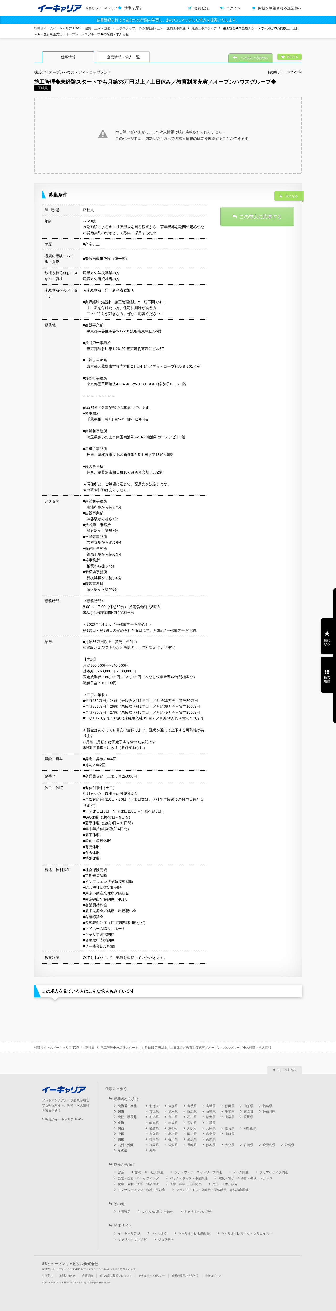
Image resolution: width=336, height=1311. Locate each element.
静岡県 (173, 1123)
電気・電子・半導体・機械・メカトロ (245, 1178)
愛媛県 (192, 1139)
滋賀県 (154, 1128)
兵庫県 (211, 1128)
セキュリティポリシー (152, 1275)
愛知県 (192, 1123)
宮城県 (211, 1106)
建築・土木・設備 (97, 28)
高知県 (211, 1139)
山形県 (248, 1106)
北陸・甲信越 (127, 1117)
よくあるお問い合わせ (157, 1212)
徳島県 (154, 1139)
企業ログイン (213, 1275)
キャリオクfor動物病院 (194, 1233)
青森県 (173, 1106)
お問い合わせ (67, 1275)
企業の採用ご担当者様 (185, 1275)
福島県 (267, 1106)
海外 (152, 1150)
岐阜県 (154, 1123)
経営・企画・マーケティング (138, 1178)
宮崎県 (248, 1145)
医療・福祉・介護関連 (185, 1184)
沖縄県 (289, 1145)
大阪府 (192, 1128)
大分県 (229, 1145)
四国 (121, 1139)
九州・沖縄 (126, 1145)
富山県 (173, 1117)
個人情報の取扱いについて (116, 1275)
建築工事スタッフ (204, 28)
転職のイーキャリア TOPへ (64, 1119)
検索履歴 (327, 679)
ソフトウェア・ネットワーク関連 (198, 1172)
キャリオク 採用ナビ (132, 1239)
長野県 (248, 1117)
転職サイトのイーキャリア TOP (56, 28)
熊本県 (211, 1145)
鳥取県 (154, 1134)
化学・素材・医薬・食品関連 (138, 1184)
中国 (121, 1134)
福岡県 (154, 1145)
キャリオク (159, 1233)
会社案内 (47, 1275)
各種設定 (124, 1212)
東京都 (248, 1111)
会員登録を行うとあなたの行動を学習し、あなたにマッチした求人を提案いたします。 (168, 20)
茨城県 (154, 1111)
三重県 (211, 1123)
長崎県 (192, 1145)
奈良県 (229, 1128)
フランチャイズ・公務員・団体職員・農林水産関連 (212, 1190)
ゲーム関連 (241, 1172)
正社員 (89, 1048)
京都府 (173, 1128)
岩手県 (192, 1106)
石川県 (192, 1117)
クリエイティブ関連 (274, 1172)
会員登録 (201, 8)
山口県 (229, 1134)
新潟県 (154, 1117)
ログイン (233, 8)
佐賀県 (173, 1145)
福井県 (211, 1117)
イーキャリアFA (129, 1233)
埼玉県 (211, 1111)
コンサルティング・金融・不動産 (141, 1190)
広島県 (211, 1134)
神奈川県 (269, 1111)
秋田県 (229, 1106)
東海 (121, 1123)
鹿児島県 (269, 1145)
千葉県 (229, 1111)
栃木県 (173, 1111)
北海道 (154, 1106)
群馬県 (192, 1111)
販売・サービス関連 (149, 1172)
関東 (121, 1111)
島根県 (173, 1134)
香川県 (173, 1139)
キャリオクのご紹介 (198, 1212)
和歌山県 (250, 1128)
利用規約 (87, 1275)
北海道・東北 (127, 1106)
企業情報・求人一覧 (123, 57)
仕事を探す (133, 8)
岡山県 (192, 1134)
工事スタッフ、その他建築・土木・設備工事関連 (151, 28)
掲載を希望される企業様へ (280, 8)
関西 (121, 1128)
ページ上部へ (287, 1070)
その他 (122, 1150)
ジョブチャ (166, 1239)
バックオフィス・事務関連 (189, 1178)
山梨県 (229, 1117)
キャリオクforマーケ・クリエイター (246, 1233)
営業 (121, 1172)
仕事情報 (68, 57)
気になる (327, 642)
